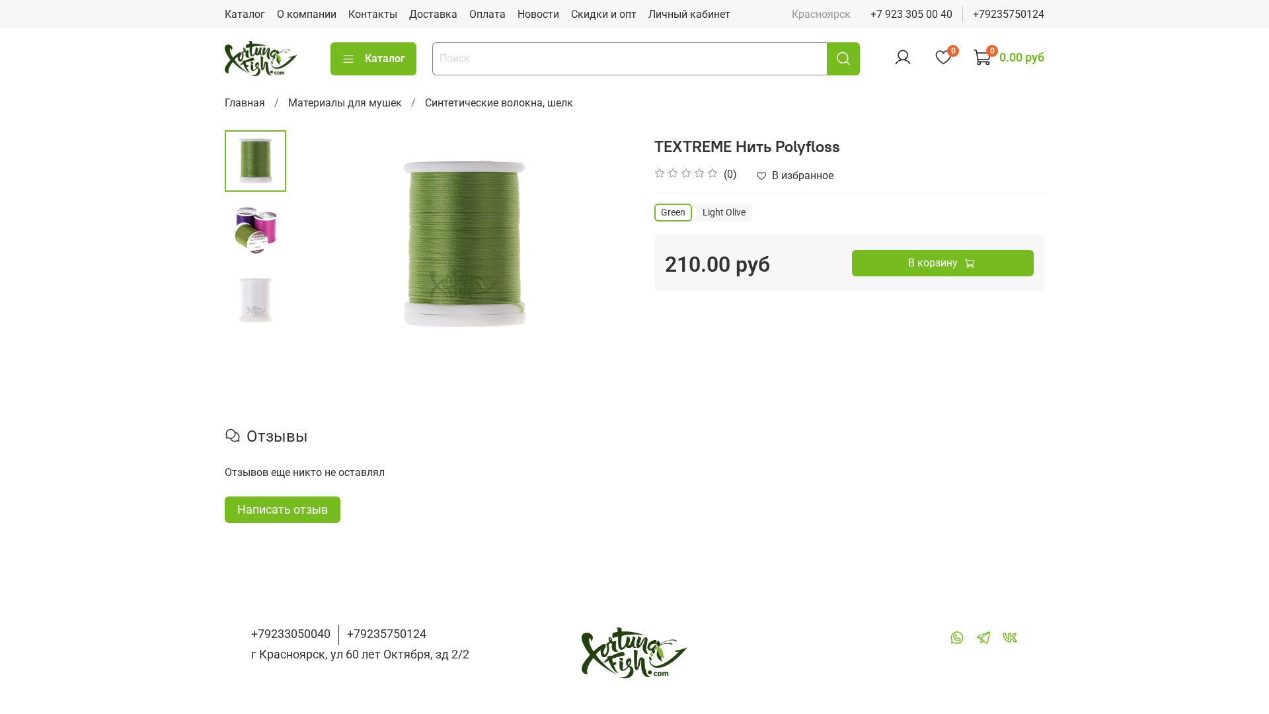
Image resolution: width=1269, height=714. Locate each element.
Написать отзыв (282, 509)
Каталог (245, 14)
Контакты (372, 14)
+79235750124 (1008, 14)
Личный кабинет (689, 14)
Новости (538, 14)
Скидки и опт (603, 14)
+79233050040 (290, 634)
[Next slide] (608, 244)
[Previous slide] (319, 244)
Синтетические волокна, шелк (499, 103)
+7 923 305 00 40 (911, 14)
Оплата (487, 14)
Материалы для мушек (345, 103)
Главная (245, 103)
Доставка (433, 14)
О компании (306, 14)
